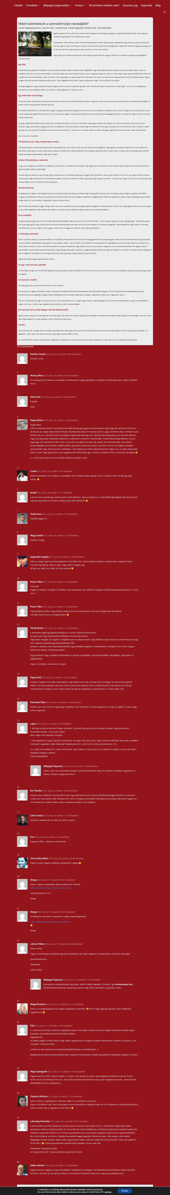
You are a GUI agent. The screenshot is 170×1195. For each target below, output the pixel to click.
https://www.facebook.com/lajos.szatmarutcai (50, 888)
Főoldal (18, 5)
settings (108, 1192)
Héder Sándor (37, 1165)
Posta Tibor (36, 606)
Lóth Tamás (36, 815)
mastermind (61, 28)
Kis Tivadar (36, 790)
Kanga (33, 879)
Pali (32, 1025)
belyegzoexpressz (33, 28)
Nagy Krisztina (38, 1004)
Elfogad (125, 1191)
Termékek (31, 5)
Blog (158, 5)
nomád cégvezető (76, 28)
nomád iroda (90, 28)
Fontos (79, 5)
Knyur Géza (36, 581)
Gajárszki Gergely (39, 556)
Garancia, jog (130, 5)
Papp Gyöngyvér (38, 1071)
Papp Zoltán (36, 420)
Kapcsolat (146, 5)
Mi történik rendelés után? (104, 5)
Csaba (33, 471)
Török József (36, 628)
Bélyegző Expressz (53, 766)
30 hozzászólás (104, 28)
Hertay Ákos (36, 375)
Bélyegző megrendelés (56, 5)
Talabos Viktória (39, 1096)
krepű (33, 492)
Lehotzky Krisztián (40, 1121)
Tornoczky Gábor (39, 858)
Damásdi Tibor (38, 702)
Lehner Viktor (37, 943)
